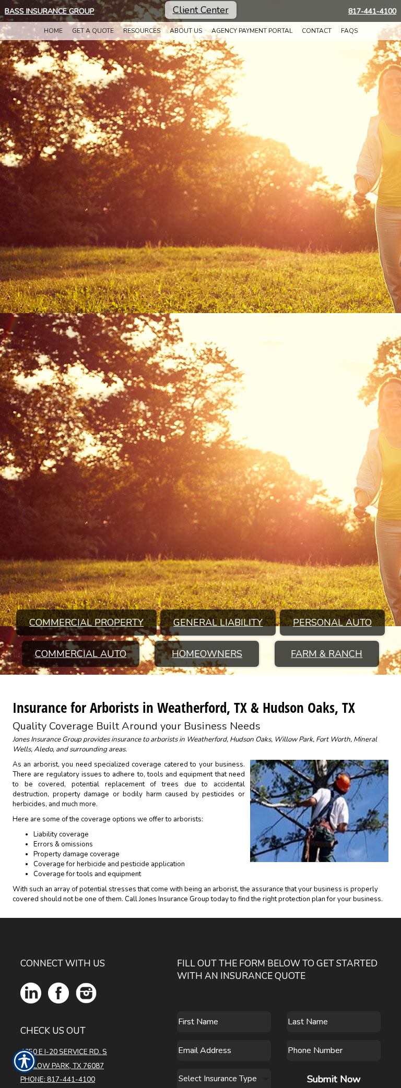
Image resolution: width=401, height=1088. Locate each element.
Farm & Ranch (326, 654)
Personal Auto (332, 622)
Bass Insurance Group (49, 11)
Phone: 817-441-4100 (57, 1079)
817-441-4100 (372, 11)
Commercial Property (86, 622)
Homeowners (207, 654)
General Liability (218, 622)
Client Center (201, 10)
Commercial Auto (80, 654)
